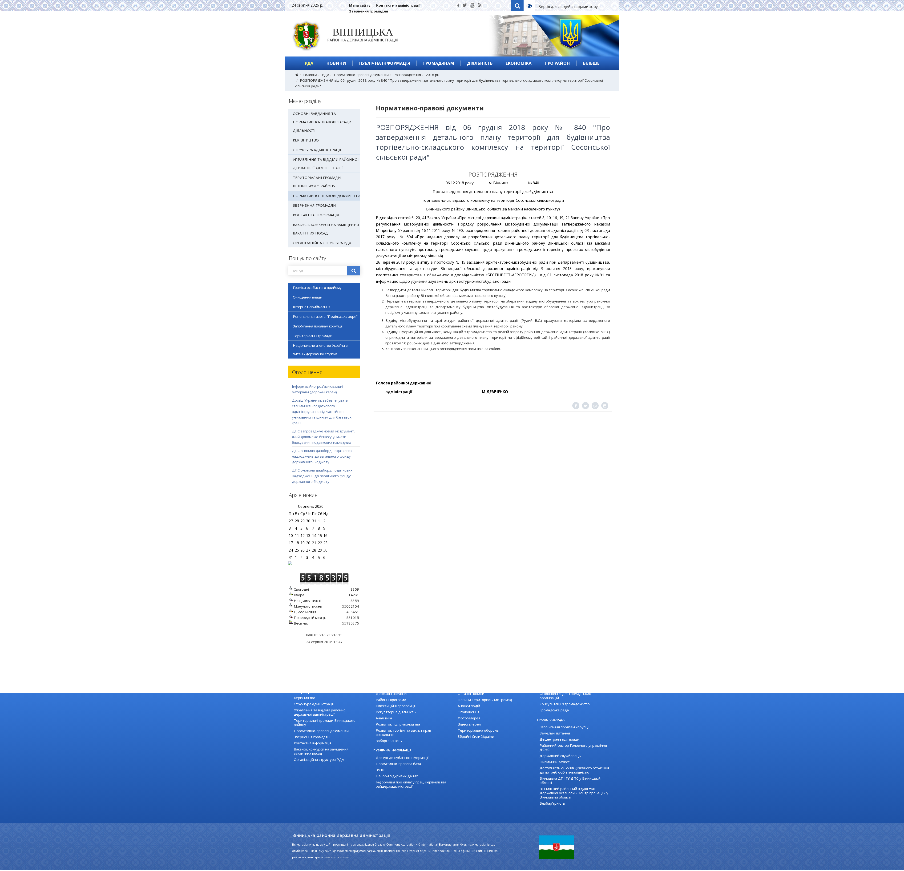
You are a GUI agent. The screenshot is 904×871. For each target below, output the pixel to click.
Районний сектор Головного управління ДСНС (573, 747)
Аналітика (384, 718)
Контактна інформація (316, 215)
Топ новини (467, 687)
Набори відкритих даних (397, 776)
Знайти (353, 270)
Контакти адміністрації (398, 5)
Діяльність (479, 63)
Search (517, 5)
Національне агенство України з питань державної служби (320, 349)
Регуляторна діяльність (396, 712)
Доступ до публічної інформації (402, 757)
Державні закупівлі (391, 693)
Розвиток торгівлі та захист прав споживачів (403, 732)
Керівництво (306, 140)
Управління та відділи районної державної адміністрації (326, 163)
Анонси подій (469, 705)
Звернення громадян (368, 11)
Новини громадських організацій (568, 687)
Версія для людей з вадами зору (568, 6)
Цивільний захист (555, 761)
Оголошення (468, 712)
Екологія (383, 687)
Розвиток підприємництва (398, 724)
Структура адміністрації (317, 149)
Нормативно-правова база (398, 763)
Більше (591, 63)
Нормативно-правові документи (361, 74)
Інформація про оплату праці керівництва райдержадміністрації (411, 784)
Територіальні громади (312, 335)
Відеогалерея (469, 724)
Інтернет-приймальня (311, 306)
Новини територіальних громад (485, 699)
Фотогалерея (469, 718)
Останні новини (471, 693)
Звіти (380, 769)
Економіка (518, 63)
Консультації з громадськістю (565, 704)
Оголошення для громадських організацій (565, 695)
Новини (336, 63)
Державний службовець (560, 755)
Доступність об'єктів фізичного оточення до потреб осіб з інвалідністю (574, 770)
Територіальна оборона (478, 730)
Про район (557, 63)
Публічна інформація (384, 63)
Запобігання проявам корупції (318, 326)
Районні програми (391, 699)
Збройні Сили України (476, 736)
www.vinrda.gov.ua (336, 857)
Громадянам (438, 63)
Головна (310, 74)
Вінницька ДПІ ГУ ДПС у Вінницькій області (570, 780)
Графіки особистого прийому (317, 287)
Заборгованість (389, 740)
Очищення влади (307, 297)
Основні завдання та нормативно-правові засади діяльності (322, 122)
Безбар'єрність (552, 803)
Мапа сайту (360, 5)
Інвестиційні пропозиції (396, 705)
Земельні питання (555, 733)
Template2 (531, 5)
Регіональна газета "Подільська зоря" (325, 316)
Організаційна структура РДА (322, 242)
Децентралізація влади (559, 739)
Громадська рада (554, 710)
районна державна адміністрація (362, 36)
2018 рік (433, 74)
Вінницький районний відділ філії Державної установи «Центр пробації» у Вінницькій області (574, 792)
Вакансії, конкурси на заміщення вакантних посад (326, 228)
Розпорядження (407, 74)
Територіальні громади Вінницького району (317, 181)
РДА (309, 63)
